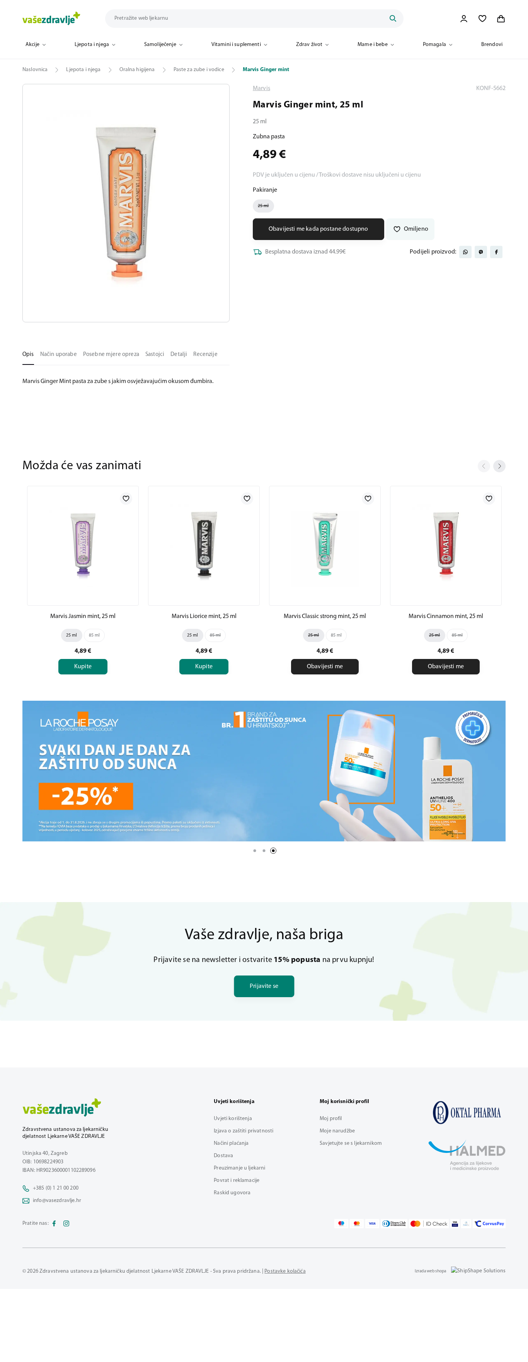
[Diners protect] (466, 1223)
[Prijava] (463, 18)
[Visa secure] (455, 1223)
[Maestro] (341, 1223)
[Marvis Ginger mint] (467, 1112)
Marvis (261, 88)
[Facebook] (54, 1223)
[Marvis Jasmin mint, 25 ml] (82, 544)
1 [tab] (255, 851)
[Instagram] (66, 1223)
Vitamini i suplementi (236, 45)
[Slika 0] (126, 203)
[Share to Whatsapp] (465, 252)
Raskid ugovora (232, 1193)
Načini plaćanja (231, 1143)
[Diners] (394, 1223)
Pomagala (434, 45)
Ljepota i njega (92, 45)
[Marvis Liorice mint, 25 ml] (203, 544)
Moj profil (331, 1119)
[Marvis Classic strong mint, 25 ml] (324, 544)
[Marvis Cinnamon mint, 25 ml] (445, 544)
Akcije (32, 45)
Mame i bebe (373, 45)
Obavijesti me (325, 667)
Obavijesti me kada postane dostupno (318, 229)
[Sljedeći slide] (499, 466)
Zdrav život (309, 45)
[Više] (264, 771)
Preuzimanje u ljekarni (239, 1168)
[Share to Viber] (481, 252)
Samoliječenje (160, 45)
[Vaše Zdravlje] (51, 18)
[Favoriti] (482, 18)
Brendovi (491, 45)
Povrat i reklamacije (236, 1180)
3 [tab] (273, 851)
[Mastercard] (357, 1223)
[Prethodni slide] (484, 466)
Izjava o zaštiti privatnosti (243, 1131)
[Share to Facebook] (496, 252)
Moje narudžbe (337, 1131)
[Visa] (372, 1223)
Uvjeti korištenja (233, 1119)
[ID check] (429, 1223)
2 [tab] (264, 851)
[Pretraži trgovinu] (392, 18)
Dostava (223, 1156)
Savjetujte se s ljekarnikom (351, 1143)
